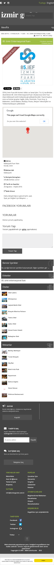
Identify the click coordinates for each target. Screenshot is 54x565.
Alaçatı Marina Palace (17, 311)
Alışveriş (9, 485)
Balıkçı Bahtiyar (14, 351)
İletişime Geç (19, 462)
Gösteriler (31, 485)
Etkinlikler (10, 476)
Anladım (43, 560)
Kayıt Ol (39, 36)
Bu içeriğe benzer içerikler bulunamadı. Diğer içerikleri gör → (25, 268)
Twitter (13, 524)
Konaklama (32, 498)
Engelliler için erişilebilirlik (38, 512)
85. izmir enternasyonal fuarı (14, 280)
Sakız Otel (12, 324)
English (50, 2)
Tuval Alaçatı (13, 357)
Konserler (31, 479)
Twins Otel (12, 318)
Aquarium (12, 375)
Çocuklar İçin (33, 476)
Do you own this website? (16, 121)
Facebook (13, 520)
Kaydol (17, 417)
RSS (40, 550)
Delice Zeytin (13, 382)
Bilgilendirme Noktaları (37, 496)
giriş (24, 229)
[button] (28, 129)
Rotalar (31, 487)
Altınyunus (12, 299)
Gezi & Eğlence (11, 479)
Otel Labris (12, 293)
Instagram (14, 528)
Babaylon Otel (13, 336)
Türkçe (42, 2)
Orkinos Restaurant (15, 394)
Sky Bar (11, 363)
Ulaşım (30, 501)
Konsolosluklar (33, 504)
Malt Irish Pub (13, 369)
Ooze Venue (12, 388)
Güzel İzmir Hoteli (15, 330)
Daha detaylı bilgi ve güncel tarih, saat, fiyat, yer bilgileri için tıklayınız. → (18, 197)
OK (44, 121)
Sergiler (31, 482)
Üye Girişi (48, 36)
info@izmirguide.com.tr (15, 493)
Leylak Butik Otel (14, 305)
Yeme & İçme (11, 482)
